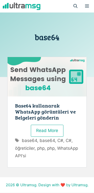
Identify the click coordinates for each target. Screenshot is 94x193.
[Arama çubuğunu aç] (75, 6)
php (41, 148)
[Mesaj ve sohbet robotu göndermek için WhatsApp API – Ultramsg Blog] (22, 6)
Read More (47, 130)
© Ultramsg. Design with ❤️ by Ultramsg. (52, 184)
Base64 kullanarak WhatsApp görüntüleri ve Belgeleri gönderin (45, 111)
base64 (29, 140)
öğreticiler (25, 148)
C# (60, 140)
